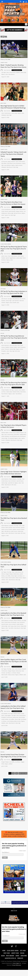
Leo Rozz (3, 391)
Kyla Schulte (22, 717)
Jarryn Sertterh (8, 529)
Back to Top (14, 910)
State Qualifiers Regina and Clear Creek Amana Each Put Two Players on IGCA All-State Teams (14, 662)
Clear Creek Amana (11, 72)
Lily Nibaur (20, 576)
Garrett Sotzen (20, 481)
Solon (2, 333)
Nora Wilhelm (7, 165)
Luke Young (10, 626)
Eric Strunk (22, 298)
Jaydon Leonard (16, 529)
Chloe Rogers (8, 715)
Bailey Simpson (11, 161)
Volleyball (3, 115)
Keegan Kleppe (9, 574)
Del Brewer (14, 622)
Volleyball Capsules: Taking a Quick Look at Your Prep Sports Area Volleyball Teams (13, 154)
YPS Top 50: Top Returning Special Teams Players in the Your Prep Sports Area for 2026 (14, 249)
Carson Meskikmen (6, 209)
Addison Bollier (5, 432)
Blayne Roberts (13, 479)
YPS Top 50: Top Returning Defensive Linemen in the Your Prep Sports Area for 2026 (14, 338)
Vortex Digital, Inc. (17, 963)
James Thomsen (5, 349)
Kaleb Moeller (20, 624)
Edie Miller (4, 163)
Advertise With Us (10, 958)
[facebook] (26, 1)
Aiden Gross (4, 256)
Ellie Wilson (10, 163)
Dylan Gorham (8, 527)
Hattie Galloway (5, 436)
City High (3, 72)
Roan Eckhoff (13, 302)
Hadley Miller (23, 434)
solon (6, 74)
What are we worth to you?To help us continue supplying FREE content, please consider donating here (14, 834)
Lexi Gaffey (7, 576)
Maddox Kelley (16, 391)
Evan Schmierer (12, 481)
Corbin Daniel (4, 211)
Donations (24, 956)
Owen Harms (14, 531)
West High (3, 103)
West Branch (11, 74)
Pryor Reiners (4, 393)
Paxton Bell (20, 531)
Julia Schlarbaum (17, 163)
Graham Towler (13, 347)
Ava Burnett (4, 161)
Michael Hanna (17, 213)
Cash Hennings (13, 345)
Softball (3, 579)
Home (3, 950)
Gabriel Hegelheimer (11, 258)
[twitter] (24, 1)
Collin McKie (21, 256)
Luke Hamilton (15, 300)
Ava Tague (3, 572)
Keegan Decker (19, 211)
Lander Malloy (4, 719)
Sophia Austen (18, 165)
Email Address (5, 852)
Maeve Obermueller (10, 577)
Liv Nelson (13, 672)
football (18, 72)
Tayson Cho (7, 215)
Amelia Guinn (12, 432)
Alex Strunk (4, 298)
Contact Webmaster (16, 965)
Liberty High (4, 62)
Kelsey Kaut (16, 574)
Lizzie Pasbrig (10, 721)
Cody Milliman (15, 298)
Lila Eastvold (11, 438)
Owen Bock (22, 391)
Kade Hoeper (22, 390)
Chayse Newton (5, 390)
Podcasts (20, 958)
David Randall (12, 211)
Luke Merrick (11, 483)
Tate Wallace (19, 393)
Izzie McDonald (13, 436)
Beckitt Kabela (17, 713)
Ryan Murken (7, 70)
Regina (3, 74)
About (17, 956)
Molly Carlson (19, 577)
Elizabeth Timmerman (6, 717)
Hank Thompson (21, 347)
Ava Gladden (4, 713)
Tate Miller (11, 628)
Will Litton (17, 351)
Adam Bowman (5, 479)
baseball (11, 525)
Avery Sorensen (5, 345)
